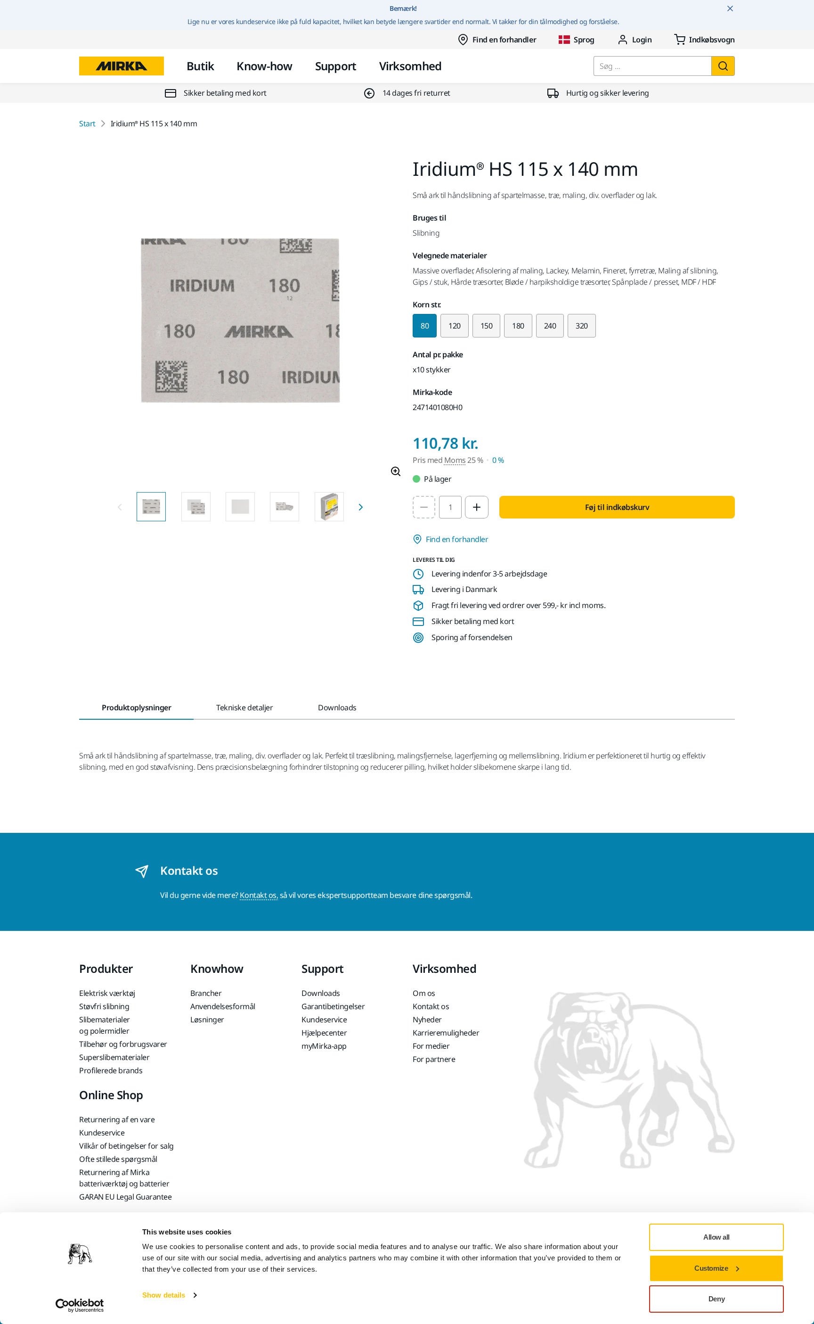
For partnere (434, 1059)
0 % (498, 460)
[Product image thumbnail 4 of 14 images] (284, 506)
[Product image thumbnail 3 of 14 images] (240, 506)
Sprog (584, 39)
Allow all (716, 1237)
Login (642, 39)
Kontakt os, (259, 895)
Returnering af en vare (117, 1119)
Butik (200, 66)
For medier (431, 1046)
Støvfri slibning (104, 1006)
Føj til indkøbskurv (617, 507)
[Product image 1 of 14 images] (240, 322)
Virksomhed (410, 66)
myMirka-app (324, 1046)
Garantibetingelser (333, 1006)
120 (454, 326)
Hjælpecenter (324, 1033)
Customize (711, 1268)
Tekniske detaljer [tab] (244, 707)
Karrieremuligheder (446, 1033)
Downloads (320, 993)
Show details (163, 1295)
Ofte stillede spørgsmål (118, 1159)
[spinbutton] (450, 507)
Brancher (205, 993)
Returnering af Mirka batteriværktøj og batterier (124, 1178)
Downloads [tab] (337, 707)
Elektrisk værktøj (107, 993)
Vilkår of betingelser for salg (126, 1146)
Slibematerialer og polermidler (104, 1025)
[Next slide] (360, 507)
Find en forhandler (504, 39)
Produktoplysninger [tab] (136, 707)
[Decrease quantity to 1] (424, 507)
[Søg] (723, 66)
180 (518, 326)
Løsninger (207, 1019)
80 (425, 326)
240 (550, 326)
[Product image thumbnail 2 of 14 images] (196, 506)
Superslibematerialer (114, 1057)
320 (582, 326)
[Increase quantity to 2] (476, 507)
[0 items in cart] (704, 39)
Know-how (264, 66)
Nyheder (427, 1019)
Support (336, 66)
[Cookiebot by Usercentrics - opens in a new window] (80, 1306)
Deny (716, 1299)
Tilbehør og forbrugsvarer (123, 1044)
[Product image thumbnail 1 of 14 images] (151, 506)
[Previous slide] (119, 507)
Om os (424, 993)
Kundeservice (324, 1019)
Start (87, 123)
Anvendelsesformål (222, 1006)
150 (486, 326)
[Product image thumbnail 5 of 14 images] (329, 506)
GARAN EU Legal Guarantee (125, 1197)
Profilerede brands (110, 1070)
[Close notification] (730, 8)
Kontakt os (431, 1006)
